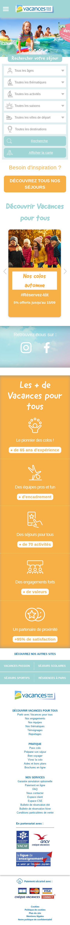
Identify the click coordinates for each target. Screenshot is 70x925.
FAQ (35, 789)
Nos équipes (35, 722)
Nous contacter (35, 793)
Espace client (35, 797)
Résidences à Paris (52, 678)
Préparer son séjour (35, 751)
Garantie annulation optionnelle (35, 781)
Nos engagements (35, 718)
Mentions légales (35, 916)
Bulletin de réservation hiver (35, 808)
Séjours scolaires (52, 665)
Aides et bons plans (35, 763)
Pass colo (35, 747)
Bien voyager (35, 755)
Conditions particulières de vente (35, 812)
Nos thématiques (35, 726)
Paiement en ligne (35, 785)
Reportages (35, 734)
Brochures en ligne (35, 767)
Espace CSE (35, 800)
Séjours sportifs (17, 678)
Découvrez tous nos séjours (35, 184)
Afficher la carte (41, 153)
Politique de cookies (35, 910)
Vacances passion (17, 665)
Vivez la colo (35, 759)
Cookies (35, 906)
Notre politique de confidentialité (35, 919)
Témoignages (35, 730)
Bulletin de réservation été (35, 804)
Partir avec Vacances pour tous (35, 714)
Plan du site (35, 913)
